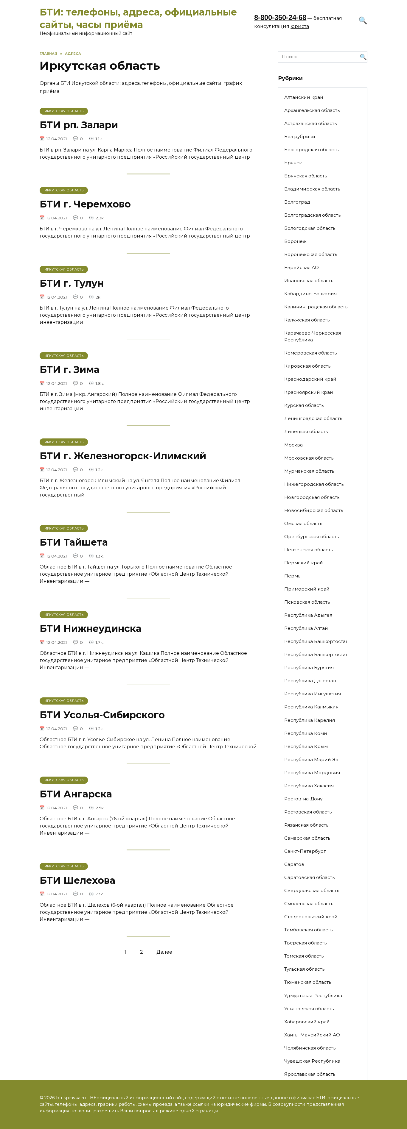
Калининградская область (315, 307)
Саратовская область (309, 877)
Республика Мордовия (312, 772)
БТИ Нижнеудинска (91, 628)
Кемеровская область (310, 353)
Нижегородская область (314, 484)
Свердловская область (311, 890)
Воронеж (295, 241)
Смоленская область (308, 903)
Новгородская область (311, 497)
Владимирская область (312, 189)
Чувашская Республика (312, 1061)
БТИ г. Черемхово (85, 204)
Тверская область (305, 943)
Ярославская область (309, 1074)
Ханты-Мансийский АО (312, 1035)
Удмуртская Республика (313, 995)
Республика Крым (306, 746)
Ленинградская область (313, 418)
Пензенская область (308, 549)
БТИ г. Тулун (72, 283)
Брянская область (305, 176)
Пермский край (303, 563)
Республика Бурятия (309, 667)
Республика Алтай (306, 628)
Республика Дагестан (310, 680)
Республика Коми (305, 733)
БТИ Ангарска (76, 794)
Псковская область (307, 602)
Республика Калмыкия (311, 707)
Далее (164, 952)
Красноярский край (308, 392)
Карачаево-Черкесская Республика (312, 336)
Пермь (292, 576)
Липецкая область (306, 431)
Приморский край (307, 589)
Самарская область (307, 838)
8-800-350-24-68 (280, 17)
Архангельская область (312, 110)
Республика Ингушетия (312, 694)
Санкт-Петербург (305, 851)
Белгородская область (311, 149)
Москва (293, 445)
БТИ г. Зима (70, 369)
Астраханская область (310, 123)
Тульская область (304, 969)
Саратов (294, 864)
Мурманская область (309, 471)
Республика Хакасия (309, 785)
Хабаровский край (307, 1022)
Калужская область (307, 320)
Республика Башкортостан (316, 641)
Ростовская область (308, 812)
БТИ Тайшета (74, 542)
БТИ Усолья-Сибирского (102, 715)
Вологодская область (309, 228)
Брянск (293, 162)
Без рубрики (299, 136)
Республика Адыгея (308, 615)
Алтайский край (303, 97)
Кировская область (307, 366)
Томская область (304, 956)
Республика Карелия (309, 720)
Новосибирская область (313, 510)
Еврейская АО (301, 267)
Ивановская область (308, 280)
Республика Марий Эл (311, 759)
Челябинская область (309, 1048)
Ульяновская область (309, 1008)
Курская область (304, 405)
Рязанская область (306, 825)
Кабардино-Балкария (310, 293)
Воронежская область (310, 254)
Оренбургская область (311, 536)
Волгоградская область (312, 215)
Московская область (308, 458)
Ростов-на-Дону (303, 799)
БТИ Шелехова (77, 880)
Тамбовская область (308, 930)
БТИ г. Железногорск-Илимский (123, 456)
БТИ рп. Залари (79, 125)
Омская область (303, 523)
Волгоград (297, 202)
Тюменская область (307, 982)
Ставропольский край (311, 916)
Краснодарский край (310, 379)
